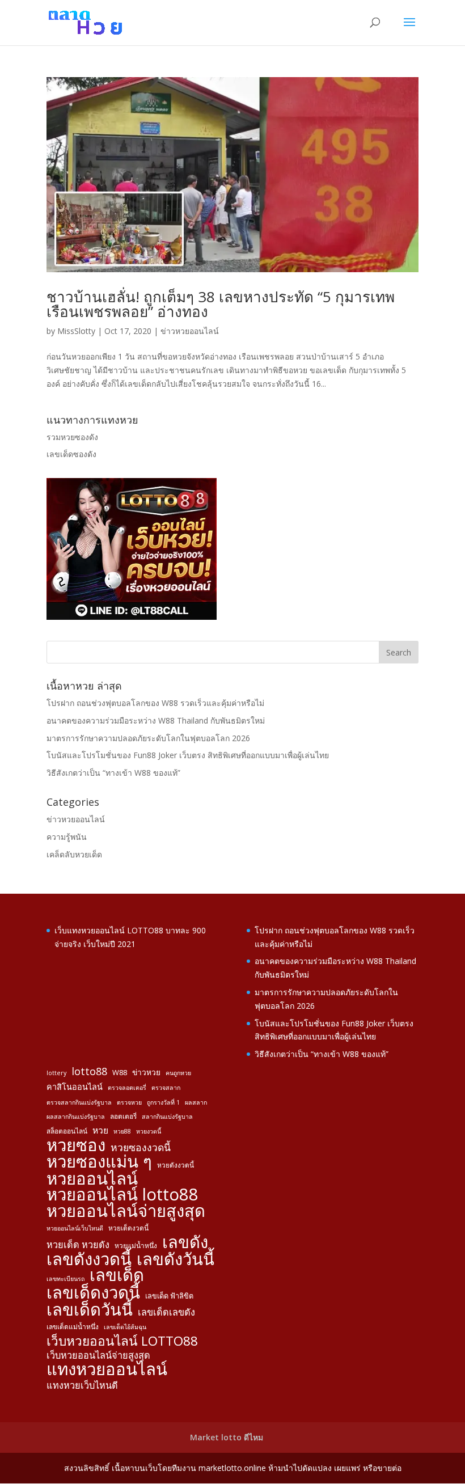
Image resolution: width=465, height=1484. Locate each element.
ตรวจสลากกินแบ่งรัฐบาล (79, 1102)
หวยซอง (75, 1145)
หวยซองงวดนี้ (141, 1147)
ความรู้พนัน (66, 836)
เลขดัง (185, 1242)
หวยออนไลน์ (92, 1179)
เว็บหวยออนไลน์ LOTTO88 (122, 1341)
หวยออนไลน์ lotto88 (122, 1195)
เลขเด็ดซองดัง (71, 454)
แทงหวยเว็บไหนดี (82, 1385)
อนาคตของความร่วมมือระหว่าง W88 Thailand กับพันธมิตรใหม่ (155, 720)
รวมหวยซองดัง (72, 437)
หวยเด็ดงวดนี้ (128, 1227)
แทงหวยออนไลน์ (106, 1369)
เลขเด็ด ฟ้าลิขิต (169, 1296)
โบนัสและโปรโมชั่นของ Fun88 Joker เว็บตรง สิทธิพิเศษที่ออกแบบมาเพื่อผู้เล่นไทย (187, 755)
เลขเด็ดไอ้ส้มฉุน (125, 1327)
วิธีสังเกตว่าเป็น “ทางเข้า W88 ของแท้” (113, 772)
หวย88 (122, 1131)
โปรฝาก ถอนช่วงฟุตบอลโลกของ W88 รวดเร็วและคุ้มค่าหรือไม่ (155, 702)
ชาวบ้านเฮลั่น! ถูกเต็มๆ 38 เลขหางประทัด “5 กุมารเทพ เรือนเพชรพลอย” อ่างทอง (220, 304)
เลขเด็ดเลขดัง (166, 1312)
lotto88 (89, 1071)
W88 (119, 1072)
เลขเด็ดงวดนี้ (93, 1293)
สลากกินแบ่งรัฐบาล (167, 1117)
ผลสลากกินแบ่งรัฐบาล (75, 1117)
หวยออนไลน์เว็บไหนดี (74, 1228)
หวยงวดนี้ (148, 1131)
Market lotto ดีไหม (226, 1437)
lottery (56, 1073)
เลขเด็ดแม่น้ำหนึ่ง (72, 1326)
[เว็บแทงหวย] (131, 616)
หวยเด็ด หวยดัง (77, 1244)
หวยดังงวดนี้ (175, 1164)
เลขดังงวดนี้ (89, 1259)
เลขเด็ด (117, 1275)
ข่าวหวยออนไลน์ (189, 330)
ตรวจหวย (129, 1102)
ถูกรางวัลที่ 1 (163, 1102)
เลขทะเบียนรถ (65, 1279)
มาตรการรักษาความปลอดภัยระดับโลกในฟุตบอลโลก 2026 (148, 738)
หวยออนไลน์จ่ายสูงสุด (125, 1211)
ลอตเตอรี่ (123, 1116)
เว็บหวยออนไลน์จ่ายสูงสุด (98, 1355)
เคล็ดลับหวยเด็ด (74, 854)
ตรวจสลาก (165, 1088)
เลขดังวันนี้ (175, 1259)
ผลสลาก (196, 1102)
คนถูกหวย (178, 1073)
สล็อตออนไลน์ (66, 1130)
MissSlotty (76, 330)
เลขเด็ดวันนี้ (89, 1310)
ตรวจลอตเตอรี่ (127, 1088)
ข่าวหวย (146, 1072)
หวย (100, 1130)
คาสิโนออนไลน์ (74, 1086)
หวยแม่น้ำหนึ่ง (136, 1245)
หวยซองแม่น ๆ (99, 1162)
